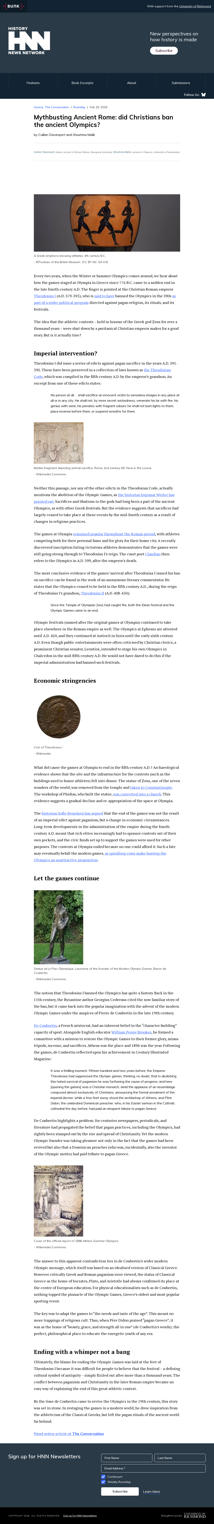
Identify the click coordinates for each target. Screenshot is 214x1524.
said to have (104, 295)
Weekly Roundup (119, 1482)
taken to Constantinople (151, 787)
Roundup (79, 107)
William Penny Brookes (131, 1032)
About (131, 83)
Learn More (151, 1491)
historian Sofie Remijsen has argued (72, 813)
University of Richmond (195, 6)
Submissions (181, 83)
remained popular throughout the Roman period (114, 533)
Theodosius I (45, 295)
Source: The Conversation (51, 107)
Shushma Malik (122, 152)
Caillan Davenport (44, 152)
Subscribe (164, 50)
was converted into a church (137, 793)
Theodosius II (92, 593)
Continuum (114, 1477)
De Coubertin (45, 1025)
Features (33, 83)
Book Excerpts (82, 83)
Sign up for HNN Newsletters (80, 1515)
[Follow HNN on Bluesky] (203, 95)
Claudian (152, 553)
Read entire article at (69, 1433)
